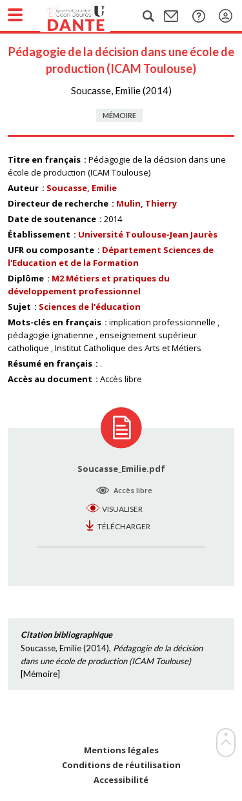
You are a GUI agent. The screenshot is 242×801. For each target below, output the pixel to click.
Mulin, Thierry (146, 203)
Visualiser (122, 509)
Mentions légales (121, 750)
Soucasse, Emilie (81, 188)
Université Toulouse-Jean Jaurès (147, 234)
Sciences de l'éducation (90, 306)
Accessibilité (121, 780)
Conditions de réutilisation (121, 765)
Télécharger (123, 526)
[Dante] (88, 16)
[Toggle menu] (15, 14)
